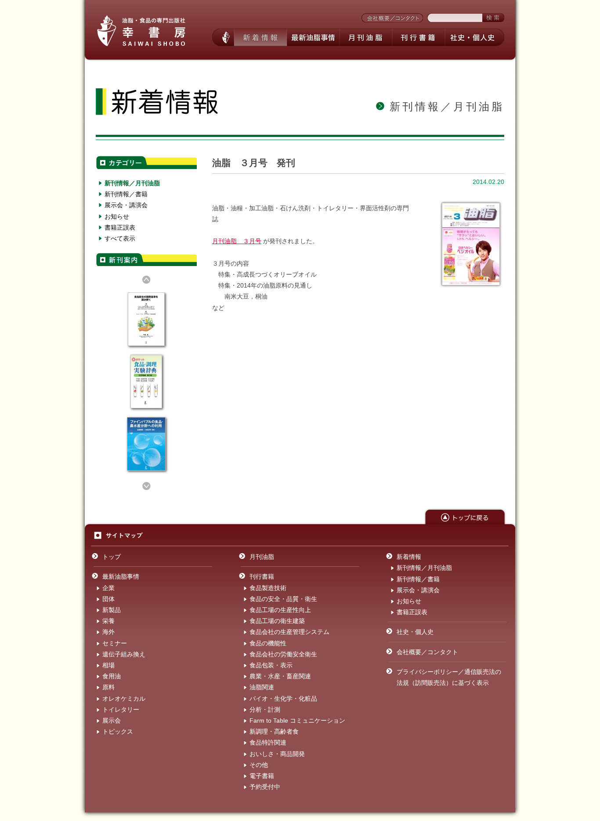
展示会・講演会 (126, 205)
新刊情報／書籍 (126, 194)
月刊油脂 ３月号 (236, 241)
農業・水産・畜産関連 (280, 676)
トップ (111, 556)
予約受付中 (264, 786)
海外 (108, 631)
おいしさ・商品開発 (277, 753)
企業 (108, 587)
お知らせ (117, 216)
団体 (108, 598)
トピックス (117, 731)
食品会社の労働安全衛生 (283, 654)
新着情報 (409, 556)
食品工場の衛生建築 (277, 620)
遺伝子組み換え (123, 654)
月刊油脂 (261, 556)
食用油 (111, 676)
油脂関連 (261, 687)
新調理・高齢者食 (274, 731)
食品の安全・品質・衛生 (283, 598)
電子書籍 (261, 775)
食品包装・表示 (271, 665)
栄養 (108, 620)
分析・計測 (264, 709)
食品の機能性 (267, 643)
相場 (108, 665)
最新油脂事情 (120, 576)
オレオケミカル (123, 698)
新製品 (111, 609)
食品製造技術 (267, 587)
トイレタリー (120, 709)
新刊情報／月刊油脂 (132, 183)
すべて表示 (120, 238)
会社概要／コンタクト (427, 651)
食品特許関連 (267, 742)
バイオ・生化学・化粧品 (283, 698)
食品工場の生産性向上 (280, 609)
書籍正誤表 (120, 227)
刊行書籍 (261, 576)
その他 (258, 764)
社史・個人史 (415, 631)
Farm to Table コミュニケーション (297, 720)
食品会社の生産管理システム (289, 631)
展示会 (111, 720)
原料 (108, 687)
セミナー (114, 643)
